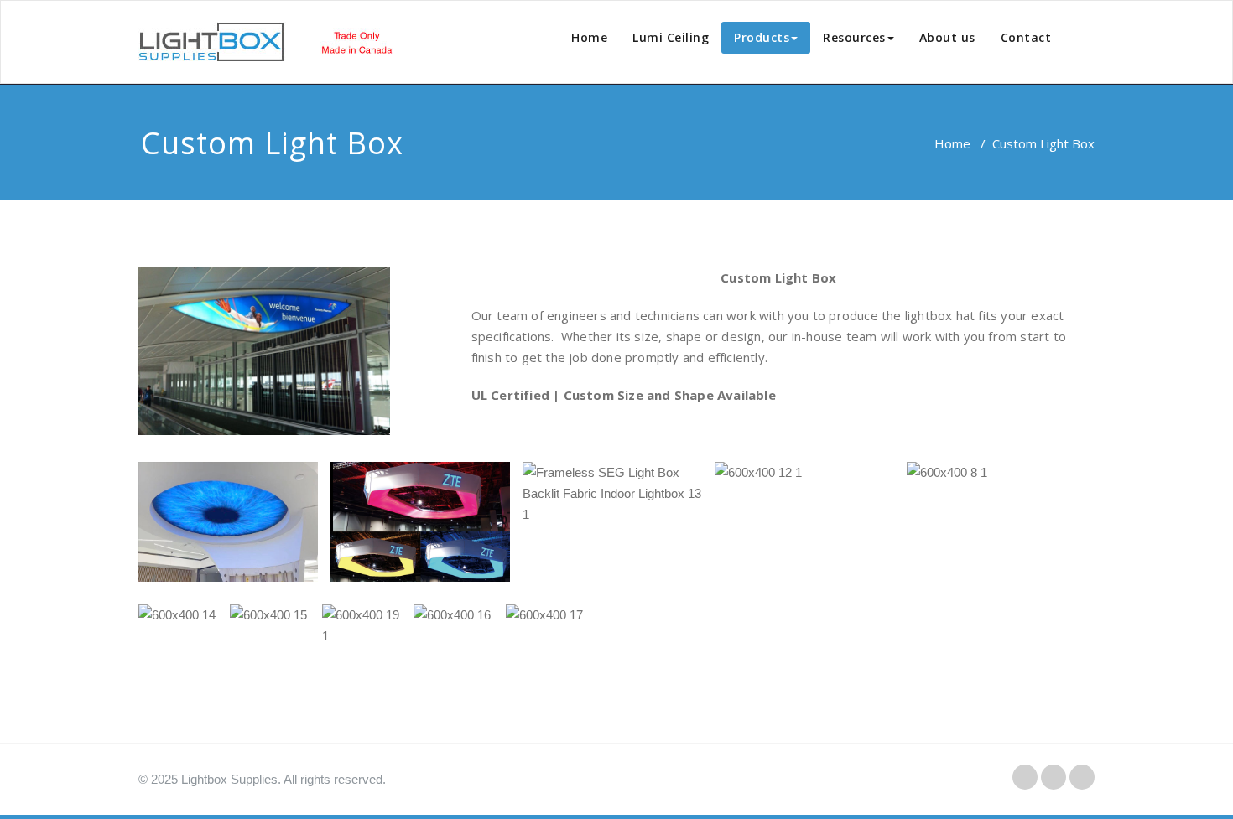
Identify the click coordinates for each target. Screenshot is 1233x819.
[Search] (1083, 41)
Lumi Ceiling (670, 37)
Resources (854, 37)
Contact (1026, 37)
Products (761, 37)
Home (589, 37)
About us (947, 37)
